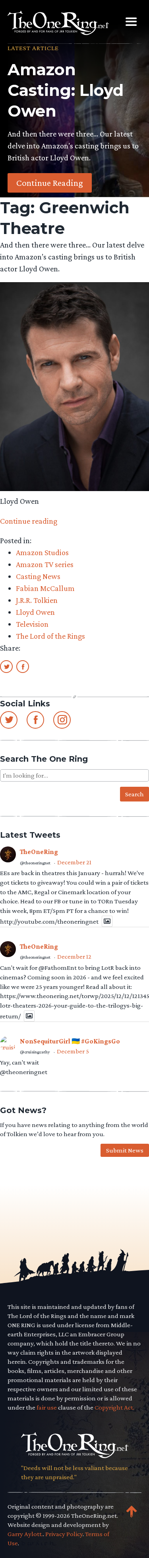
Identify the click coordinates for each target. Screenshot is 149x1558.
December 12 (74, 956)
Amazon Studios (42, 552)
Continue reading (28, 521)
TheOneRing (39, 852)
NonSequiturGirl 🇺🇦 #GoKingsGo (70, 1041)
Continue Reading (49, 182)
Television (32, 624)
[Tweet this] (6, 666)
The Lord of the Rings (50, 636)
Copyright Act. (114, 1407)
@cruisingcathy (35, 1052)
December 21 (74, 862)
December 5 (73, 1051)
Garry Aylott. (25, 1534)
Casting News (38, 576)
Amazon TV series (45, 564)
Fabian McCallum (45, 588)
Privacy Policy (64, 1534)
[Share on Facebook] (22, 666)
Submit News (124, 1150)
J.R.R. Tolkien (37, 600)
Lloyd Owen (35, 612)
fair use (47, 1407)
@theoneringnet (35, 863)
